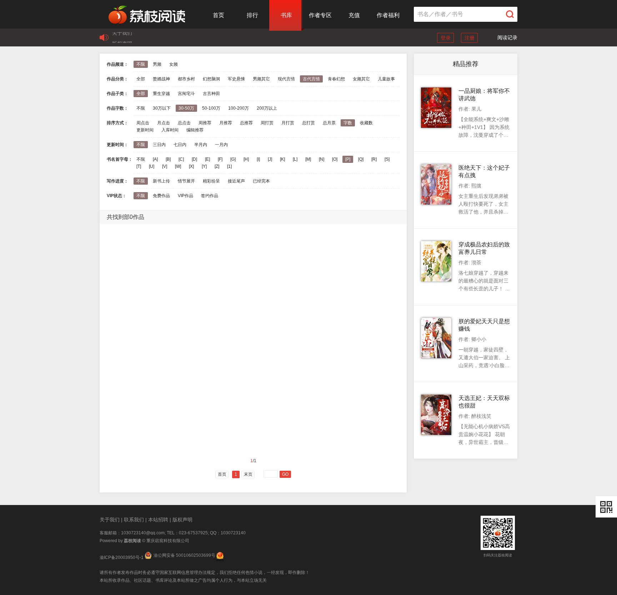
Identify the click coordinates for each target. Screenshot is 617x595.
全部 (140, 78)
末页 (248, 474)
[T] (138, 166)
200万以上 (267, 108)
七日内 (180, 144)
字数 (347, 122)
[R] (374, 159)
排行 (252, 15)
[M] (308, 159)
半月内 (200, 144)
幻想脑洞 (211, 78)
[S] (387, 159)
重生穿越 (161, 93)
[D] (194, 159)
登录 (446, 38)
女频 (173, 64)
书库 (286, 15)
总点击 (184, 122)
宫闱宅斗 (186, 93)
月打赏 (287, 122)
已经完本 (261, 181)
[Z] (217, 166)
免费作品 (161, 195)
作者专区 (320, 15)
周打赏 (267, 122)
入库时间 (170, 130)
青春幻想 (336, 78)
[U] (151, 166)
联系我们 (134, 519)
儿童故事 (386, 78)
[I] (258, 159)
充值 (354, 15)
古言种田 (211, 93)
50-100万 (211, 108)
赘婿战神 (161, 78)
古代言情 (311, 78)
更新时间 (145, 130)
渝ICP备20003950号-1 (122, 557)
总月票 (329, 122)
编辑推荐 (195, 130)
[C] (181, 159)
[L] (295, 159)
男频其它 (261, 78)
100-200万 (238, 108)
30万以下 (162, 108)
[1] (229, 166)
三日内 (159, 144)
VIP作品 (185, 195)
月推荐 (225, 122)
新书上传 (161, 181)
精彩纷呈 (211, 181)
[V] (164, 166)
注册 (470, 38)
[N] (321, 159)
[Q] (360, 159)
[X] (191, 166)
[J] (270, 159)
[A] (155, 159)
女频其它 (361, 78)
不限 (140, 64)
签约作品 (209, 195)
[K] (282, 159)
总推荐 (246, 122)
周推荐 (205, 122)
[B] (168, 159)
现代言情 (286, 78)
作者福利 (388, 15)
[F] (220, 159)
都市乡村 (186, 78)
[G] (233, 159)
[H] (246, 159)
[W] (178, 166)
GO (285, 474)
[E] (207, 159)
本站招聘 (158, 519)
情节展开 (186, 181)
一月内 (221, 144)
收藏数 (366, 122)
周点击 (142, 122)
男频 (157, 64)
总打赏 (308, 122)
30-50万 (186, 108)
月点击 (163, 122)
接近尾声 (236, 181)
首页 (218, 15)
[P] (347, 159)
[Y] (204, 166)
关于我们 (110, 519)
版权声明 (122, 37)
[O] (334, 159)
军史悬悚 (236, 78)
